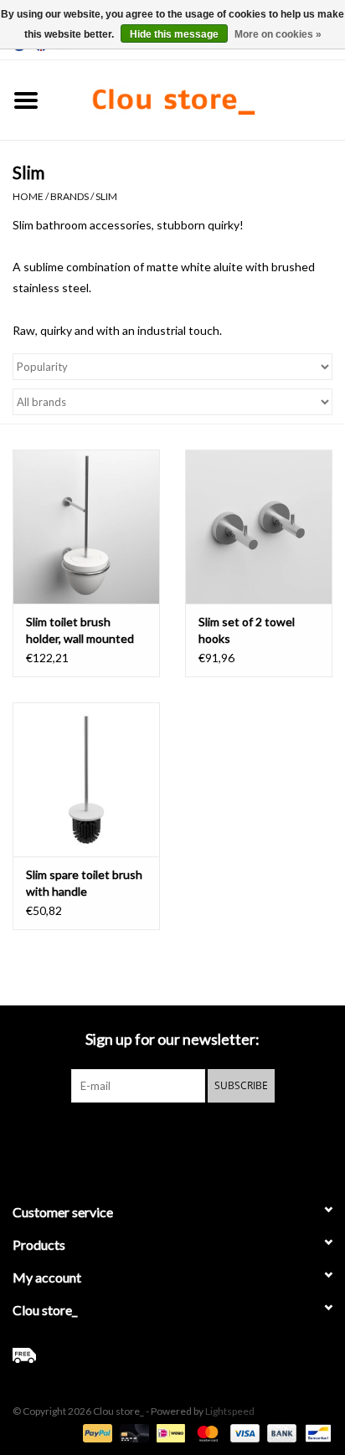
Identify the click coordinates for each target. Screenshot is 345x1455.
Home (28, 196)
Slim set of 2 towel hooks (246, 629)
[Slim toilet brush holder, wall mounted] (86, 527)
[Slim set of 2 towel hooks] (258, 527)
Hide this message (174, 34)
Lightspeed (230, 1411)
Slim (106, 196)
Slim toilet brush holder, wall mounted (80, 629)
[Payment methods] (95, 1432)
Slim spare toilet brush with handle (84, 882)
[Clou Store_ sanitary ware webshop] (198, 98)
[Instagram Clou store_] (216, 1136)
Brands (69, 196)
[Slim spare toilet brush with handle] (86, 779)
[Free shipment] (172, 1355)
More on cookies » (278, 34)
